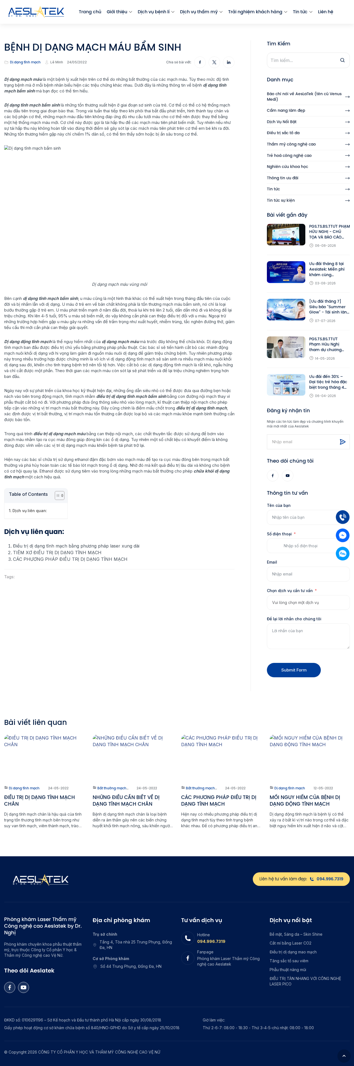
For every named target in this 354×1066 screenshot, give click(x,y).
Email (272, 562)
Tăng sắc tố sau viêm (289, 960)
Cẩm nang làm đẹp (286, 110)
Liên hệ (325, 12)
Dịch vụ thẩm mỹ (199, 12)
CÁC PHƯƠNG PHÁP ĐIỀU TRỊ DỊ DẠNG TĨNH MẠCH (71, 559)
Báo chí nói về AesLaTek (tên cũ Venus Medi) (304, 96)
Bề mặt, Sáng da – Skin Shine (296, 934)
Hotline (203, 934)
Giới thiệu (117, 12)
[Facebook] (272, 475)
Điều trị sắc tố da (283, 133)
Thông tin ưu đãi (282, 178)
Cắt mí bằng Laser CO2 (290, 943)
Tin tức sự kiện (281, 200)
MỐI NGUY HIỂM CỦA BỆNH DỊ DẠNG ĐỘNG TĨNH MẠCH (305, 800)
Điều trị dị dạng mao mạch (293, 952)
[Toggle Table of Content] (57, 495)
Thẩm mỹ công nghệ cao (291, 144)
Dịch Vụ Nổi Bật (281, 122)
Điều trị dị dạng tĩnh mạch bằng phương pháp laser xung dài (76, 546)
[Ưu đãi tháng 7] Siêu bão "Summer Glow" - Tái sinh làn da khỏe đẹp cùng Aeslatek (328, 307)
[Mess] (343, 535)
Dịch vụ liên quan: (29, 510)
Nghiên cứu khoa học (287, 166)
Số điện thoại (279, 533)
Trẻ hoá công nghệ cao (289, 155)
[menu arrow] (130, 11)
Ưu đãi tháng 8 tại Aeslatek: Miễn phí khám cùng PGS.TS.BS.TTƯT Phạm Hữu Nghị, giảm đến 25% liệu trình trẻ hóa (327, 269)
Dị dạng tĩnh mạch (25, 62)
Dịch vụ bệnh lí (154, 12)
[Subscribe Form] (343, 441)
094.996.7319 (211, 941)
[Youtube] (287, 475)
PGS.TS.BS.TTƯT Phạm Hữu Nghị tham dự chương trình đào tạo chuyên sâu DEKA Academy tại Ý (329, 344)
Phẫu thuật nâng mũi (288, 969)
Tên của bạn (279, 505)
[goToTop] (344, 1056)
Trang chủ (90, 12)
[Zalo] (343, 554)
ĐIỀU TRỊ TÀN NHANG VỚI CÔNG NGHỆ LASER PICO (305, 981)
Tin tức (300, 12)
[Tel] (343, 517)
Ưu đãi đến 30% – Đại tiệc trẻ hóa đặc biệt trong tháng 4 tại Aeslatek (328, 382)
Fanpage (205, 952)
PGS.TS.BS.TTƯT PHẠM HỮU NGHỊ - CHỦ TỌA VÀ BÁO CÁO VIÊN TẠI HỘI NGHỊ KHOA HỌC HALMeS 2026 (329, 232)
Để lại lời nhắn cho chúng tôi (294, 618)
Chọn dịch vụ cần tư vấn (290, 590)
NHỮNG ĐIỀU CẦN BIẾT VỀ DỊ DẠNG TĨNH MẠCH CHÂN (126, 800)
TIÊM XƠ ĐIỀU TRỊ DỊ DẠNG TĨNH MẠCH (57, 552)
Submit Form (294, 670)
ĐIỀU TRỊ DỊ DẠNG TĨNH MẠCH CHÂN (39, 800)
